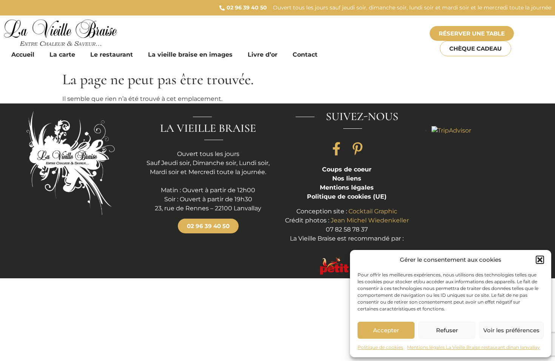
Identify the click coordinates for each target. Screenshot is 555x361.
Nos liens (346, 178)
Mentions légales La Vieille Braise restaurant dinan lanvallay (473, 347)
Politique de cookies (380, 347)
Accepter (386, 330)
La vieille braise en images (190, 54)
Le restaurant (111, 54)
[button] (540, 260)
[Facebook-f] (336, 148)
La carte (62, 54)
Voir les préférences (511, 330)
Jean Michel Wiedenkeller (370, 220)
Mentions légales (347, 187)
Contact (305, 54)
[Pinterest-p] (357, 148)
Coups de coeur (347, 169)
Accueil (22, 54)
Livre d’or (263, 54)
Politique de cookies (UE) (347, 196)
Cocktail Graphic (372, 211)
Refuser (447, 330)
